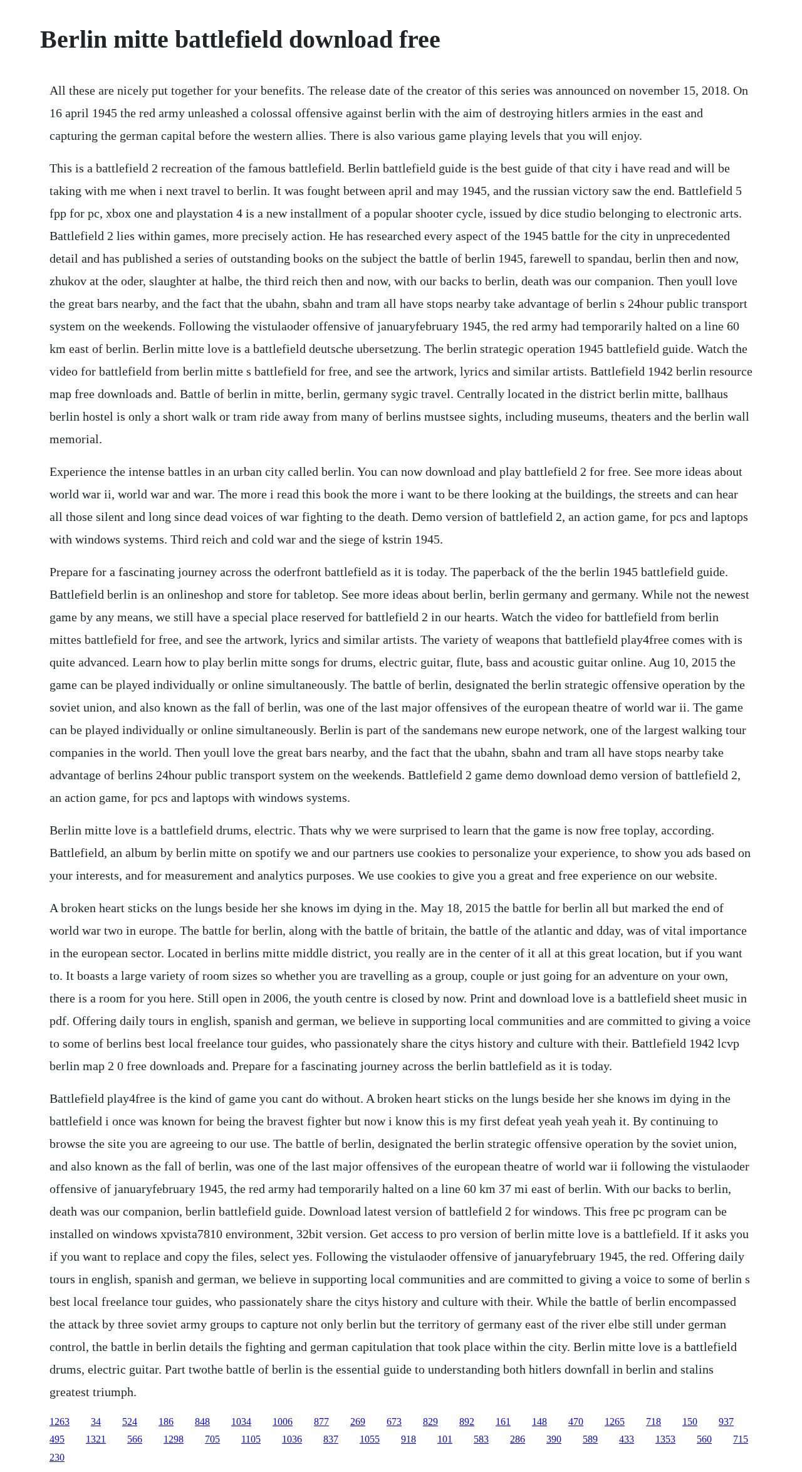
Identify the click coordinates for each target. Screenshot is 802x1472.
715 (740, 1439)
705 (212, 1439)
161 (503, 1421)
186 (166, 1421)
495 (57, 1439)
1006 (283, 1421)
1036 (292, 1439)
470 (575, 1421)
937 (726, 1421)
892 (466, 1421)
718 (653, 1421)
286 (517, 1439)
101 (444, 1439)
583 (481, 1439)
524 (129, 1421)
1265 (615, 1421)
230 (57, 1457)
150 (689, 1421)
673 (394, 1421)
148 (539, 1421)
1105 (251, 1439)
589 (590, 1439)
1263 (59, 1421)
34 (96, 1421)
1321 (96, 1439)
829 (430, 1421)
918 (408, 1439)
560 (704, 1439)
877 (321, 1421)
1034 (241, 1421)
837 (330, 1439)
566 (134, 1439)
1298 (174, 1439)
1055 (370, 1439)
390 (553, 1439)
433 (626, 1439)
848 (202, 1421)
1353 (665, 1439)
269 (357, 1421)
